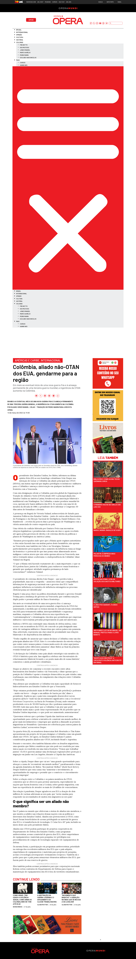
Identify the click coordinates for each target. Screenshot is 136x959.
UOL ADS (68, 2)
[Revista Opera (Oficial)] (108, 388)
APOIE (31, 20)
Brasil (19, 30)
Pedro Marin (24, 55)
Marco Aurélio (25, 52)
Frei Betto (23, 45)
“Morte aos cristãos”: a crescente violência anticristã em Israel (107, 660)
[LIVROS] (108, 452)
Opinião (19, 35)
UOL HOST (40, 2)
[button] (68, 178)
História (19, 40)
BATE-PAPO (110, 2)
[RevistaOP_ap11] (47, 933)
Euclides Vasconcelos (28, 57)
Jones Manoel (25, 50)
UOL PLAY (62, 2)
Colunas (19, 42)
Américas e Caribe (27, 360)
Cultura (19, 37)
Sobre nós (23, 65)
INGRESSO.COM (31, 2)
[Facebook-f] (90, 23)
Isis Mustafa (24, 47)
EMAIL (119, 2)
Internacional (22, 32)
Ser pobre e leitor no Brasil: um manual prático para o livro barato (107, 632)
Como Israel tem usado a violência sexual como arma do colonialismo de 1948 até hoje (22, 899)
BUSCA (101, 2)
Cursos (22, 62)
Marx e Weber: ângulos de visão (107, 530)
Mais (18, 60)
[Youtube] (100, 23)
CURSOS (54, 2)
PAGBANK (48, 2)
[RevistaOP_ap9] (108, 420)
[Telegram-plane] (106, 23)
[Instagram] (97, 23)
